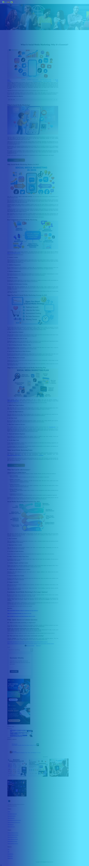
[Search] (32, 649)
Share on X (38, 645)
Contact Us (16, 160)
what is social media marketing (31, 643)
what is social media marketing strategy (46, 643)
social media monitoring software (41, 641)
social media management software (26, 641)
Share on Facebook (30, 645)
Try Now (16, 465)
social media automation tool (13, 641)
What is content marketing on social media (16, 643)
